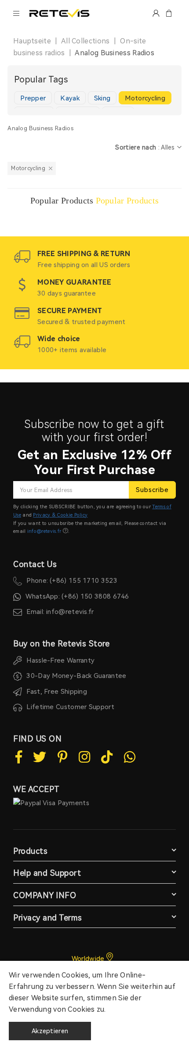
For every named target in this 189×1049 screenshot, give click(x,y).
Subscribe (152, 490)
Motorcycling (145, 98)
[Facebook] (18, 757)
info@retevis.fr (44, 531)
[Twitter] (39, 757)
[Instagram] (84, 757)
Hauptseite (32, 41)
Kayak (70, 98)
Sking (102, 98)
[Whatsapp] (130, 757)
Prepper (33, 98)
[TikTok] (107, 757)
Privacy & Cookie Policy (60, 515)
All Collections (85, 41)
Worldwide (89, 959)
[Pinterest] (62, 757)
